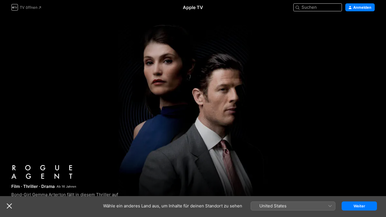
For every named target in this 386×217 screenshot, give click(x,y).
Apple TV (193, 7)
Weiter (359, 206)
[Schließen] (9, 206)
